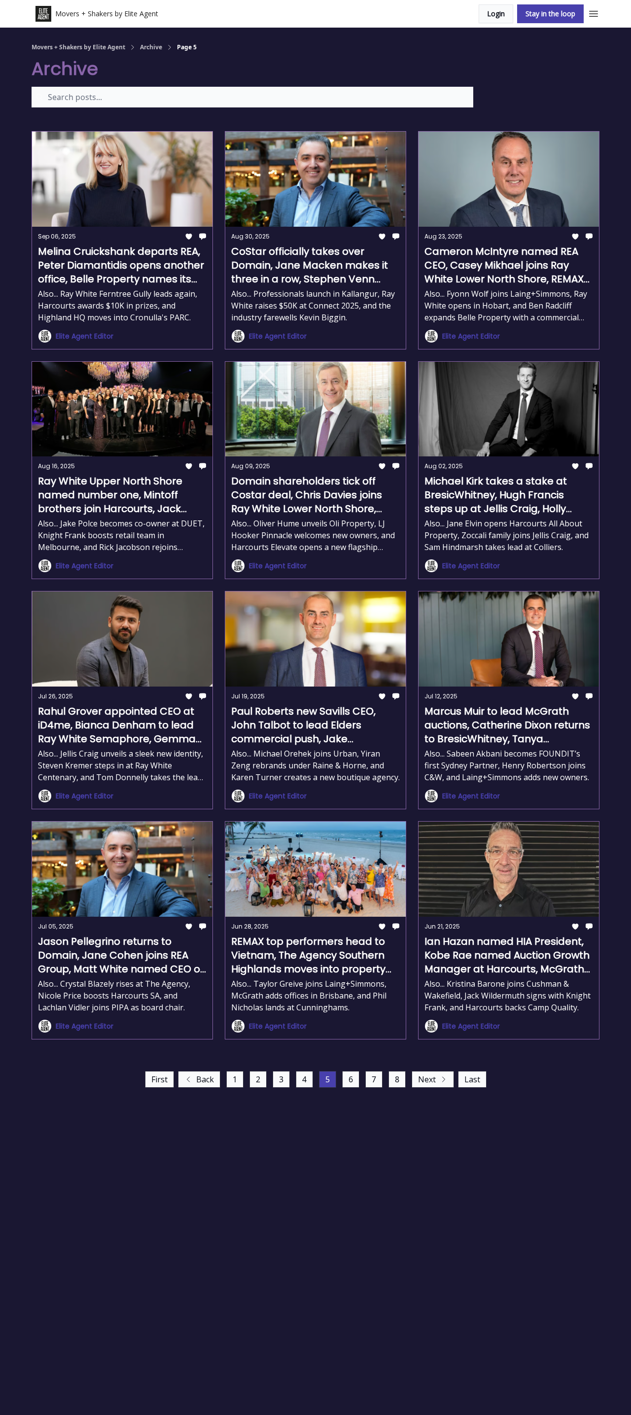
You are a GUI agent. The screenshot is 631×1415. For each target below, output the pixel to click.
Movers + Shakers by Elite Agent (78, 47)
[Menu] (593, 12)
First (159, 1079)
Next (427, 1079)
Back (205, 1079)
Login (496, 13)
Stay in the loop (550, 13)
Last (472, 1079)
